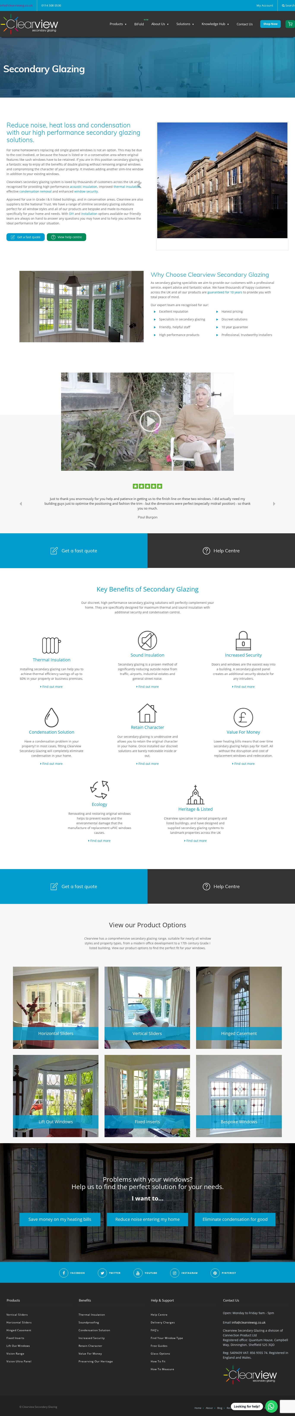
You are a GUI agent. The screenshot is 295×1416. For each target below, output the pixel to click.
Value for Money (90, 1353)
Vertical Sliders (17, 1314)
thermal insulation (127, 187)
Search (290, 5)
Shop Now (270, 24)
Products (116, 24)
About (209, 1408)
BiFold (139, 24)
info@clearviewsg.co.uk (16, 5)
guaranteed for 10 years (225, 292)
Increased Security (92, 1338)
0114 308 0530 (51, 5)
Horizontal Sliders (19, 1322)
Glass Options (160, 1353)
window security (86, 191)
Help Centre (226, 551)
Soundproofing (89, 1322)
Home (198, 1408)
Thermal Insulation (92, 1314)
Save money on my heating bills (60, 1219)
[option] (147, 504)
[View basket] (290, 24)
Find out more (52, 687)
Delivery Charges (163, 1322)
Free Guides (159, 1346)
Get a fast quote (28, 237)
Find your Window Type (167, 1338)
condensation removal (35, 191)
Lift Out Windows (18, 1346)
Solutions (183, 24)
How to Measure (162, 1369)
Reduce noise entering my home (147, 1219)
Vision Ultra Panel (19, 1361)
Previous (140, 181)
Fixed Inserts (15, 1338)
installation (89, 214)
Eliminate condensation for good (235, 1219)
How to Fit (158, 1361)
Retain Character (90, 1346)
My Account (265, 5)
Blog (219, 1408)
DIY (71, 214)
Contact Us (245, 24)
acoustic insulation (83, 187)
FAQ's (155, 1330)
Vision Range (15, 1353)
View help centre (70, 237)
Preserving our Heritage (96, 1361)
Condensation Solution (94, 1330)
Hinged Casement (18, 1330)
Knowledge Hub (213, 24)
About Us (158, 24)
